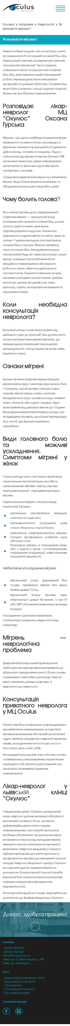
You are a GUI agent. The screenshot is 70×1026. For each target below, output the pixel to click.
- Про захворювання (16, 993)
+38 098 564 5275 (13, 948)
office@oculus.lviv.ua (16, 956)
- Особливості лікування (19, 989)
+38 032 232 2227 (13, 952)
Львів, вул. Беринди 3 (16, 963)
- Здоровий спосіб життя (19, 982)
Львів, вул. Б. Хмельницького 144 (23, 959)
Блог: (6, 972)
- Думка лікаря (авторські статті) (24, 978)
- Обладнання (12, 985)
